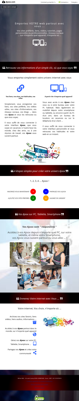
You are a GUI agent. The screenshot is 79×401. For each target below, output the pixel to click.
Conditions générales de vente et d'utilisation (39, 381)
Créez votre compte (9, 7)
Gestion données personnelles (39, 385)
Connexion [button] (63, 2)
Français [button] (73, 2)
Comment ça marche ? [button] (47, 2)
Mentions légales (39, 388)
